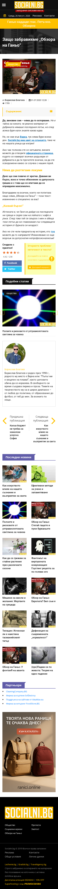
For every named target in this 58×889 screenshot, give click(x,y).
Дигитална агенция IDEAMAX (19, 879)
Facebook (11, 263)
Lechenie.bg (10, 864)
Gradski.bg (23, 864)
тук (53, 231)
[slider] (11, 252)
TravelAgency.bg (38, 864)
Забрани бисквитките (29, 10)
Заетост (35, 829)
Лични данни (36, 856)
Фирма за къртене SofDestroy (21, 695)
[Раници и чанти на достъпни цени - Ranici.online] (29, 752)
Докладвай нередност (41, 267)
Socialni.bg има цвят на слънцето (27, 140)
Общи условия (13, 856)
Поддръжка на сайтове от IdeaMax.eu (25, 699)
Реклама (37, 15)
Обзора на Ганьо (13, 833)
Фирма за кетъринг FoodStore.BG (22, 703)
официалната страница (39, 153)
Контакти (49, 15)
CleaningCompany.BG (16, 691)
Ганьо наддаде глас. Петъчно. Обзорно (29, 24)
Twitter (11, 269)
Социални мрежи (13, 829)
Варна (23, 136)
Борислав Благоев (15, 100)
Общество (10, 825)
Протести (36, 825)
